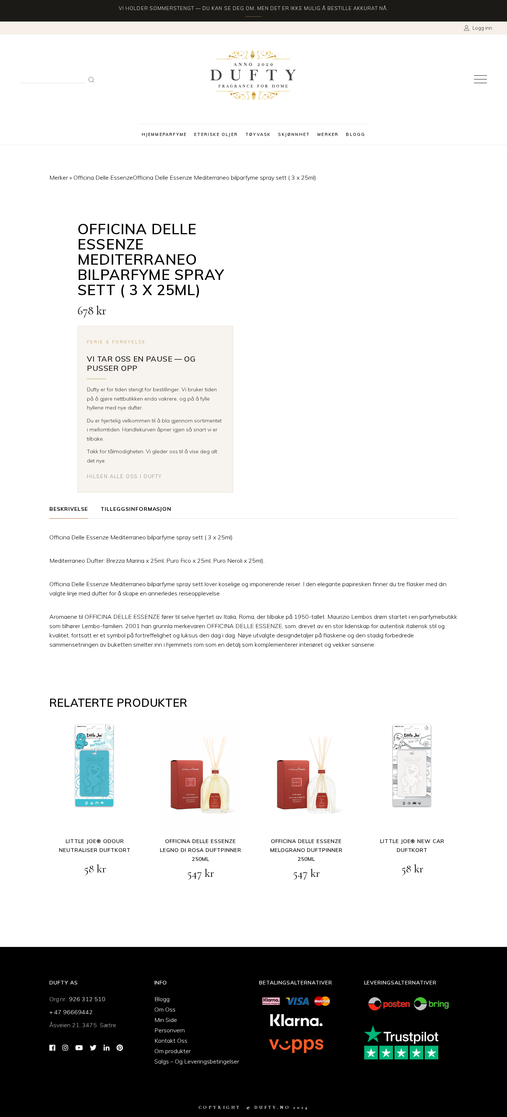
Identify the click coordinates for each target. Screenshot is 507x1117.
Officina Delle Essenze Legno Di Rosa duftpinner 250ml (201, 850)
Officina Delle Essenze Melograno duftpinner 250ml (306, 850)
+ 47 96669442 (71, 1012)
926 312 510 (87, 999)
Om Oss (165, 1009)
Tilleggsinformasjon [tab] (136, 509)
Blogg (162, 999)
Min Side (165, 1019)
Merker (58, 177)
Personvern (169, 1030)
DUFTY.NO (272, 1107)
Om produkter (172, 1051)
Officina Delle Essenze (103, 177)
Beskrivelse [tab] (68, 509)
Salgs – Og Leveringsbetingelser (196, 1061)
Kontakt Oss (170, 1040)
